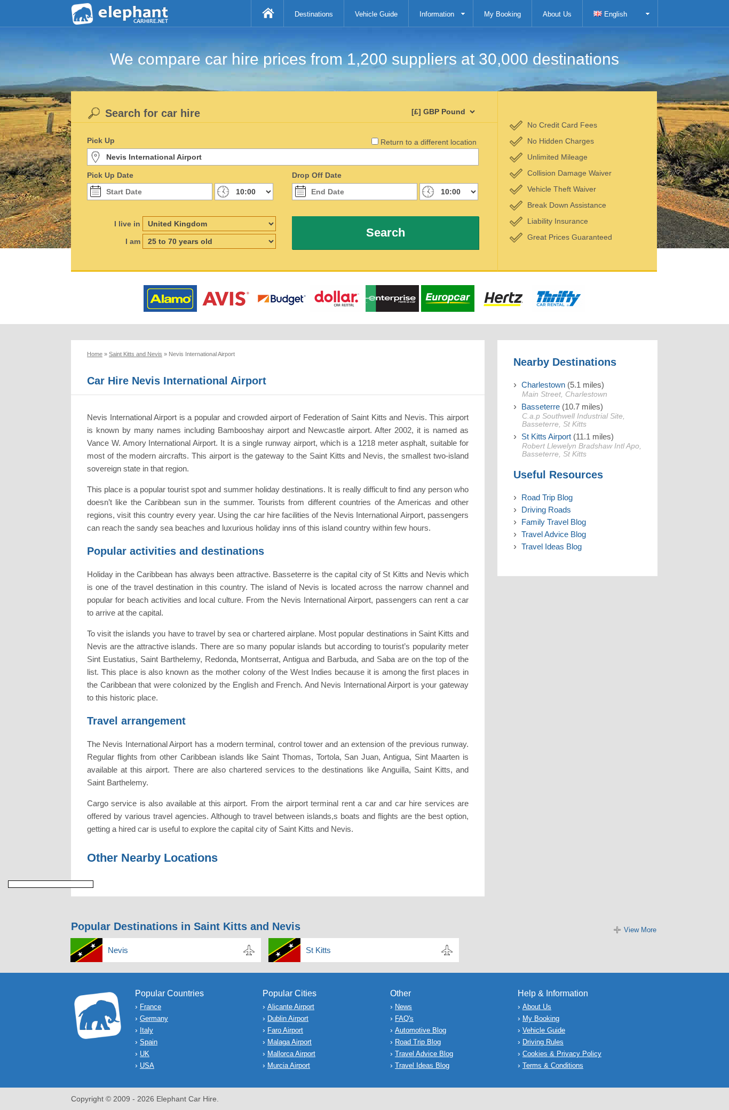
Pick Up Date (110, 175)
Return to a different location (429, 142)
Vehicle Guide (376, 14)
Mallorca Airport (291, 1054)
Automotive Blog (420, 1030)
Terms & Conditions (552, 1065)
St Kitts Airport (546, 436)
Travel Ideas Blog (551, 546)
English (614, 14)
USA (147, 1065)
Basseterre (540, 406)
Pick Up (101, 140)
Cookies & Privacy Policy (561, 1054)
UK (144, 1054)
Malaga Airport (289, 1042)
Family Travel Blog (553, 521)
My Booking (502, 14)
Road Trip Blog (547, 497)
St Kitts (318, 950)
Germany (154, 1018)
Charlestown (543, 384)
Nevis (118, 950)
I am (132, 241)
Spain (148, 1042)
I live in (127, 223)
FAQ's (404, 1018)
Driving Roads (546, 509)
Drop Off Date (317, 175)
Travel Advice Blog (553, 534)
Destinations (314, 14)
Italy (146, 1030)
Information (436, 14)
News (403, 1007)
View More (640, 930)
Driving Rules (543, 1042)
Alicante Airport (290, 1007)
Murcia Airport (288, 1065)
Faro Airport (285, 1030)
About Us (557, 14)
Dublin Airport (287, 1018)
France (150, 1007)
